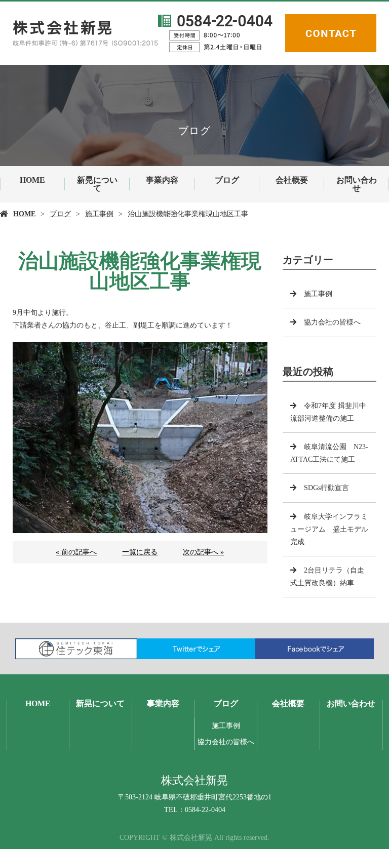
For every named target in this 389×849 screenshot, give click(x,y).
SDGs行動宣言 (326, 488)
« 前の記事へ (76, 552)
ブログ (227, 180)
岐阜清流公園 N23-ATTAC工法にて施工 (329, 453)
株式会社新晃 (194, 780)
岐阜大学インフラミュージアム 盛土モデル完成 (329, 529)
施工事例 (99, 214)
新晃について (97, 184)
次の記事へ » (203, 552)
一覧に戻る (140, 552)
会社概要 (292, 180)
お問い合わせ (356, 184)
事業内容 (162, 180)
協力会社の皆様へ (332, 322)
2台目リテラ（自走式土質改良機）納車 (327, 577)
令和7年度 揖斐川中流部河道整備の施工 (328, 412)
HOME (32, 180)
